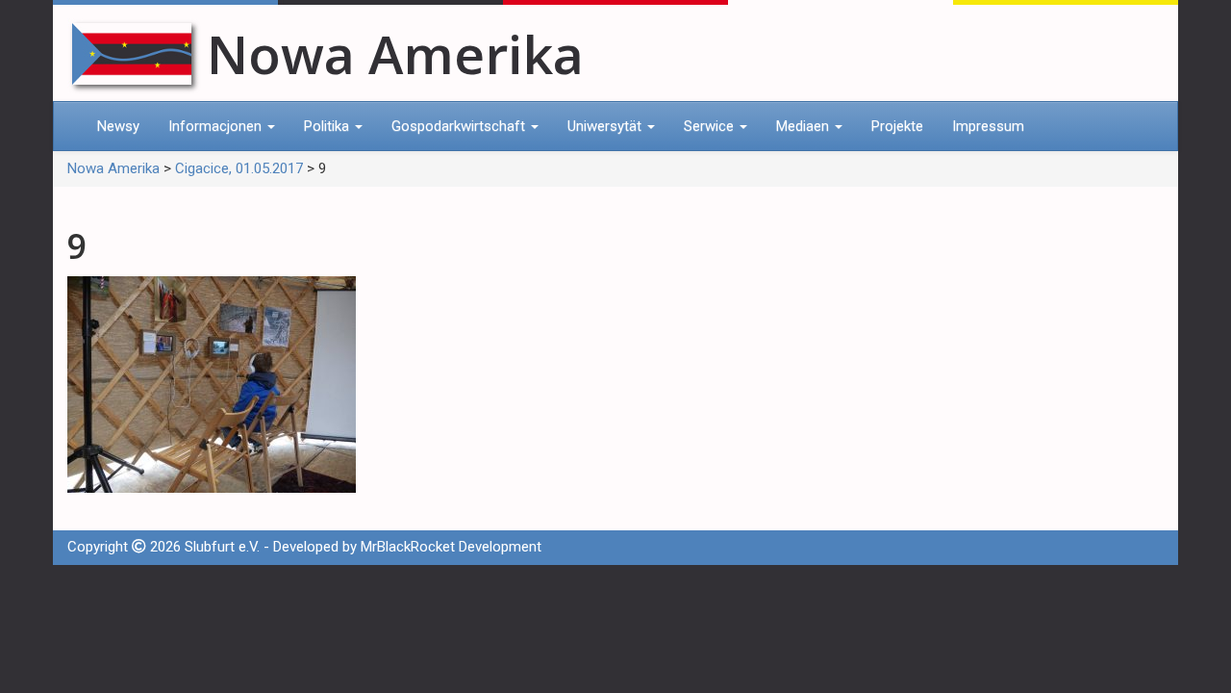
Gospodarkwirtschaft (460, 126)
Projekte (897, 126)
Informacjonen (216, 126)
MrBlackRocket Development (451, 546)
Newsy (118, 126)
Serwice (711, 126)
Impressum (988, 126)
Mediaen (804, 126)
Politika (328, 126)
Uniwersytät (606, 126)
